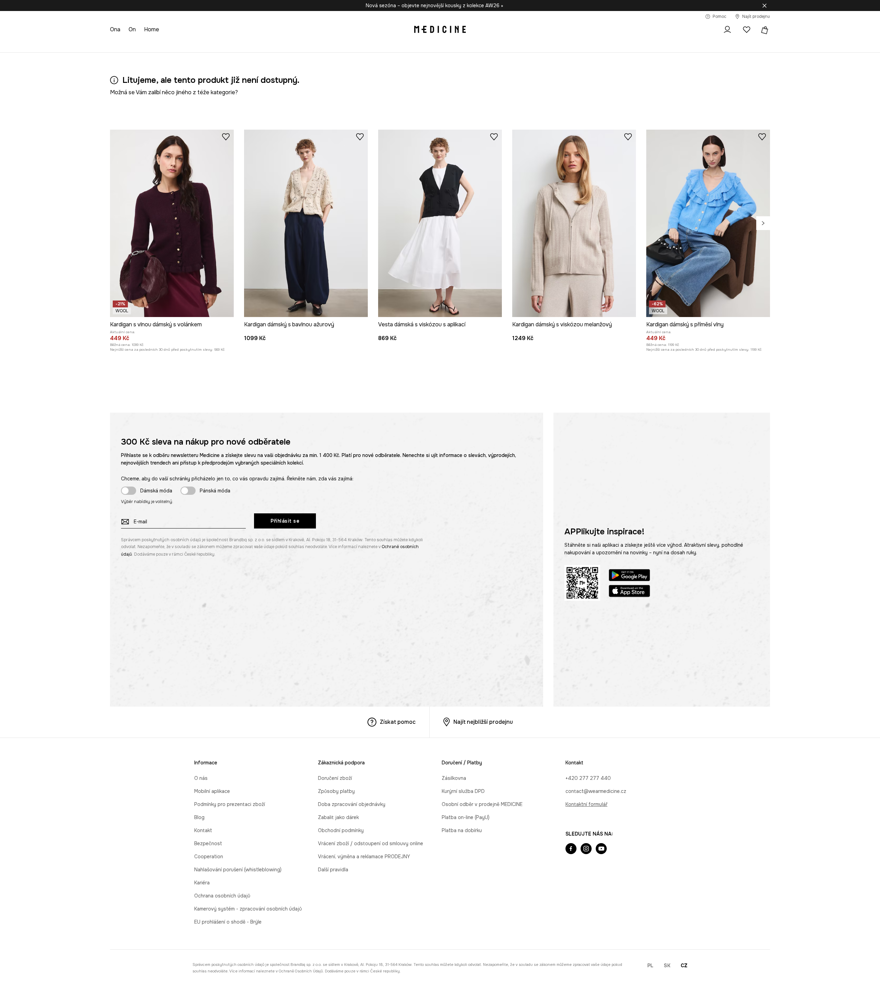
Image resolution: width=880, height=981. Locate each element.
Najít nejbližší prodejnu (483, 722)
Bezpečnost (208, 843)
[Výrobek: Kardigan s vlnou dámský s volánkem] (172, 223)
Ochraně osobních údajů (301, 971)
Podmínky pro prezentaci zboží (229, 804)
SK (667, 965)
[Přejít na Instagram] (586, 849)
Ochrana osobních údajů (222, 896)
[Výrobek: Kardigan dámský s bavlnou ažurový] (306, 223)
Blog (199, 817)
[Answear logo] (440, 29)
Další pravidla (333, 869)
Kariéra (202, 883)
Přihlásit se (285, 521)
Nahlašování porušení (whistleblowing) (238, 869)
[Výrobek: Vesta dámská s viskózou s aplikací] (440, 223)
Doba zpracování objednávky (351, 804)
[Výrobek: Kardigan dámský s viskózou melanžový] (574, 223)
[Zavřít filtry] (764, 5)
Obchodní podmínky (341, 830)
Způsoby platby (336, 791)
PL (650, 965)
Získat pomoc (398, 722)
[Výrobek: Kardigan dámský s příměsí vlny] (708, 223)
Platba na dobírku (462, 830)
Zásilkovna (454, 778)
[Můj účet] (727, 29)
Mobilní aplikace (212, 791)
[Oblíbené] (746, 29)
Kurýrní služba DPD (463, 791)
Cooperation (208, 856)
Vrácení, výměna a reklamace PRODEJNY (364, 856)
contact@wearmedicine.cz (595, 791)
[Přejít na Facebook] (570, 849)
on (132, 29)
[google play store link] (629, 576)
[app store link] (629, 592)
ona (115, 29)
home (151, 29)
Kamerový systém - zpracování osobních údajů (248, 909)
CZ (684, 965)
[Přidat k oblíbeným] (226, 136)
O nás (201, 778)
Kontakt (203, 830)
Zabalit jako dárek (338, 817)
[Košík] (764, 29)
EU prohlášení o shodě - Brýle (228, 922)
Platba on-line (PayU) (466, 817)
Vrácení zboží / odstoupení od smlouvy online (370, 843)
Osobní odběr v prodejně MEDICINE (482, 804)
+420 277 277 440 (588, 778)
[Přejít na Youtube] (601, 849)
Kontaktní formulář (586, 804)
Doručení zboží (335, 778)
